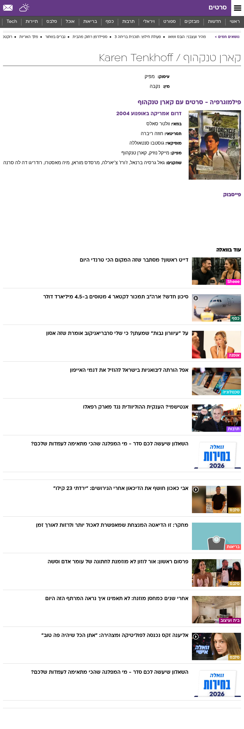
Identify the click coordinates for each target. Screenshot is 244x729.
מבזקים (191, 22)
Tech (12, 22)
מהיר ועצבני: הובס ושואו (187, 37)
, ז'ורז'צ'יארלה (116, 162)
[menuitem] (214, 22)
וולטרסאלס (158, 123)
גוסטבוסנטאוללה (146, 143)
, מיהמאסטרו (58, 162)
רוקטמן (6, 37)
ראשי (235, 22)
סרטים (218, 8)
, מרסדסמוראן (87, 162)
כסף (110, 22)
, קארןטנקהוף (135, 152)
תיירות (32, 22)
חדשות (214, 22)
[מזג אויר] (24, 8)
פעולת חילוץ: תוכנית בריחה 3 (138, 37)
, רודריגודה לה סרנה (24, 162)
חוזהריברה (152, 133)
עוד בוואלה (228, 250)
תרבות (128, 22)
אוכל (70, 22)
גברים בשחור (55, 37)
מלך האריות (28, 37)
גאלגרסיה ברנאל (147, 162)
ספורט (169, 22)
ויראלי (149, 22)
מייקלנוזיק (159, 152)
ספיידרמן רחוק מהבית (90, 37)
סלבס (51, 22)
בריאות (90, 22)
